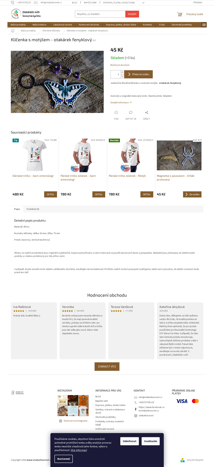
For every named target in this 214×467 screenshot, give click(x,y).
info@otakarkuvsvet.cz (150, 397)
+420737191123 (146, 402)
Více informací (79, 450)
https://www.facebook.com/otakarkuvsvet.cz (152, 409)
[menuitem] (18, 24)
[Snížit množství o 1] (122, 76)
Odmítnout (129, 441)
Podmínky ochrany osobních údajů (109, 423)
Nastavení (63, 459)
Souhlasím (150, 441)
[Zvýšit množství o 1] (122, 72)
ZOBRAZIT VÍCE (107, 366)
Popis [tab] (17, 209)
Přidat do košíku (140, 74)
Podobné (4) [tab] (33, 209)
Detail (50, 194)
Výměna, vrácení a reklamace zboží (110, 411)
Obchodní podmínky (105, 417)
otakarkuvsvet (146, 415)
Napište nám (90, 2)
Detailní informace (119, 102)
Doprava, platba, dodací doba (119, 2)
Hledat (132, 14)
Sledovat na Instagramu (75, 421)
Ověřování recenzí (104, 429)
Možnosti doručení (119, 65)
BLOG (74, 2)
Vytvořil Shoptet (195, 460)
